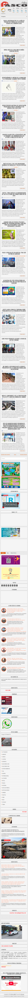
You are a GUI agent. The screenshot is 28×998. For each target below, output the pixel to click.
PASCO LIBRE (13, 994)
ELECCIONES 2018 (5, 766)
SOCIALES (4, 802)
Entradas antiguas (23, 454)
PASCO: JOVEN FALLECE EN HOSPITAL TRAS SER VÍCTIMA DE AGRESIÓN (14, 253)
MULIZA (3, 783)
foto (3, 771)
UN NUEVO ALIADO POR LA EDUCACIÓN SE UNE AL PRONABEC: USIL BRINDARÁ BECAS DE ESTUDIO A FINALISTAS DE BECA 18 (14, 136)
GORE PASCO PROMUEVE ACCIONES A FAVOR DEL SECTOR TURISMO (14, 339)
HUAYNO (4, 773)
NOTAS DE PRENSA (6, 787)
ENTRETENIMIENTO (6, 768)
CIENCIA (3, 756)
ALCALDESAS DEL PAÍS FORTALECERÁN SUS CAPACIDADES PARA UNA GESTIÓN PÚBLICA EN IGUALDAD (14, 282)
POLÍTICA (4, 795)
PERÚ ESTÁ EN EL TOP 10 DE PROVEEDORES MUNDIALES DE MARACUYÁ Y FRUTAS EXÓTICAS (14, 164)
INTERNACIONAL (5, 775)
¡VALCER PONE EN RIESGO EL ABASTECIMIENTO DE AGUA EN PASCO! (12, 830)
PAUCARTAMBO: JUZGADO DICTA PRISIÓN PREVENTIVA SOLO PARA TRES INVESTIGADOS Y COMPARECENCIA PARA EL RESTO (13, 901)
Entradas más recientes (5, 454)
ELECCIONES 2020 (5, 764)
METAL (3, 780)
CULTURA (4, 759)
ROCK (3, 799)
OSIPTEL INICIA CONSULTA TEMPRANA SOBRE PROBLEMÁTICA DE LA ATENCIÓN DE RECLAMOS (14, 310)
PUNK (3, 797)
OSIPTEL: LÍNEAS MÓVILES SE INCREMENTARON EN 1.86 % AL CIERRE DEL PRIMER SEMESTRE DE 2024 (14, 194)
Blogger (22, 994)
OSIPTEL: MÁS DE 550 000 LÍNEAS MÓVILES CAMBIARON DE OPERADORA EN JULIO (16, 659)
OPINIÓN (15, 80)
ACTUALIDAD (16, 255)
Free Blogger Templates (13, 996)
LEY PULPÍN (4, 778)
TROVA (3, 804)
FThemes (22, 996)
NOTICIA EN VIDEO (22, 255)
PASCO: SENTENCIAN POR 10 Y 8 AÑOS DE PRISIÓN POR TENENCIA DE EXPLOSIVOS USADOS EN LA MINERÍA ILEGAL (14, 22)
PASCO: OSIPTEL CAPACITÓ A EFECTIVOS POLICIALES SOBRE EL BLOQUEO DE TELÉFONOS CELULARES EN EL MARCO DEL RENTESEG (13, 892)
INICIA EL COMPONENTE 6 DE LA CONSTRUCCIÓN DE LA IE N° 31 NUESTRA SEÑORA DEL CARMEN (14, 396)
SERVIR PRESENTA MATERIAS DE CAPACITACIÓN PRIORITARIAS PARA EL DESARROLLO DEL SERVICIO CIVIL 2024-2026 (14, 107)
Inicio (15, 454)
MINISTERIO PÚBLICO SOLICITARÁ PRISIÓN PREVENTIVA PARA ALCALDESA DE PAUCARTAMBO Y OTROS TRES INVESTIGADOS (13, 866)
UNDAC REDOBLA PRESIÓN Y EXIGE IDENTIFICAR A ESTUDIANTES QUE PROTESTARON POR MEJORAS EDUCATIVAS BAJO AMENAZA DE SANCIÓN (13, 883)
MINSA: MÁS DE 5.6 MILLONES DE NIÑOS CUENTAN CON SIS (14, 50)
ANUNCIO (4, 754)
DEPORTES (4, 761)
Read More (22, 45)
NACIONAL (16, 53)
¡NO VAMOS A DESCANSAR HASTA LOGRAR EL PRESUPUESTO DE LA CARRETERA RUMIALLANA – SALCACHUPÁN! (14, 368)
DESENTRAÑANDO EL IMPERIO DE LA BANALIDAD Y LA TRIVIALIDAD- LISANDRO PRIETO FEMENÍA (14, 78)
